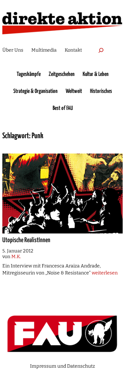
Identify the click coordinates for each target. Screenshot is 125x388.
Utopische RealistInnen (26, 240)
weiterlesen (105, 273)
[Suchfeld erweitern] (101, 50)
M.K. (16, 256)
